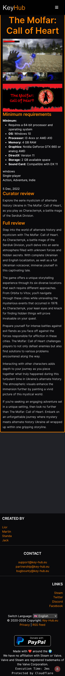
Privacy (25, 625)
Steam (58, 593)
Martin (6, 531)
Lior (4, 527)
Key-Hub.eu (50, 620)
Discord (57, 601)
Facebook (56, 606)
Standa (7, 536)
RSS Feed (38, 625)
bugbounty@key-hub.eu (32, 571)
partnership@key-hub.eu (32, 566)
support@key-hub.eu (32, 562)
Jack (5, 540)
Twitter (58, 597)
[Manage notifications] (57, 669)
